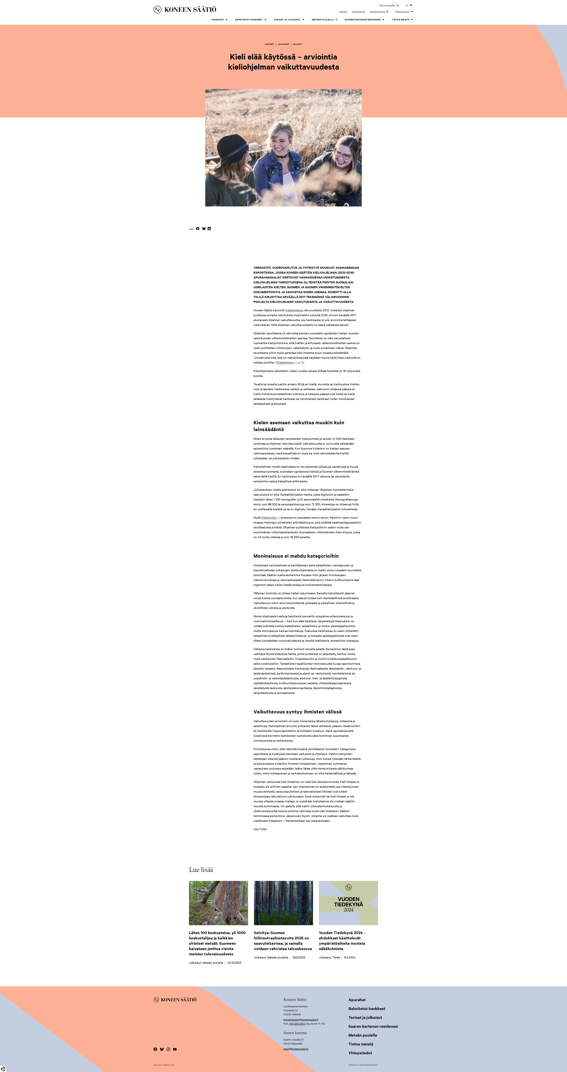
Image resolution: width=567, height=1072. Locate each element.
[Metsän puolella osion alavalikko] (336, 19)
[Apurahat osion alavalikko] (226, 19)
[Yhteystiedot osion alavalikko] (411, 11)
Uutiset (343, 11)
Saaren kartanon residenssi (363, 19)
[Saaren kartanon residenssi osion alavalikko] (383, 19)
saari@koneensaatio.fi (296, 1048)
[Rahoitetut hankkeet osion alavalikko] (265, 19)
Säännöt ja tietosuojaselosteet (363, 1064)
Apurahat (217, 19)
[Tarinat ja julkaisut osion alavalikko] (303, 19)
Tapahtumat (358, 11)
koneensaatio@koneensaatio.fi (301, 1019)
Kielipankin (269, 517)
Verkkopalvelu (380, 11)
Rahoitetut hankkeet (249, 19)
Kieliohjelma (286, 362)
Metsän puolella (323, 19)
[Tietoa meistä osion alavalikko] (411, 19)
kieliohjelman (295, 310)
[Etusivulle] (210, 10)
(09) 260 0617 (297, 1023)
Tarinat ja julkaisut (287, 19)
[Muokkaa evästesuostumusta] (3, 1069)
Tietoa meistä (400, 19)
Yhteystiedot (402, 11)
